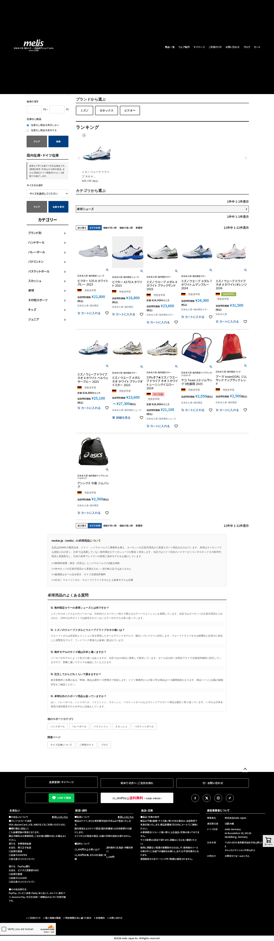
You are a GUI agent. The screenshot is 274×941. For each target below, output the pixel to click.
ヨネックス (107, 110)
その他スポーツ (38, 300)
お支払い (15, 810)
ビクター (130, 110)
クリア (37, 141)
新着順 (139, 227)
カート (257, 47)
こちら (179, 839)
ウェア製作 (184, 47)
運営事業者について (218, 810)
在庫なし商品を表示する (43, 130)
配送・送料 (81, 810)
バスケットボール (39, 271)
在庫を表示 (58, 206)
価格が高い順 (126, 227)
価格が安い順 (109, 227)
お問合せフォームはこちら (237, 855)
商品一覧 (170, 47)
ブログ (246, 47)
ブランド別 (34, 232)
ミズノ (84, 110)
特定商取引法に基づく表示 (78, 917)
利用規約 (100, 917)
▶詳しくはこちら (60, 816)
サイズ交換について (61, 744)
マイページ (199, 47)
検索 (58, 141)
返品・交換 (147, 810)
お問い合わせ (233, 47)
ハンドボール (36, 242)
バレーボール (36, 252)
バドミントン (35, 261)
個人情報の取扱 (53, 917)
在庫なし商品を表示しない (44, 125)
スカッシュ (34, 280)
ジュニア (33, 319)
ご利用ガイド (215, 47)
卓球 (31, 290)
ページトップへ (245, 769)
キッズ (32, 309)
